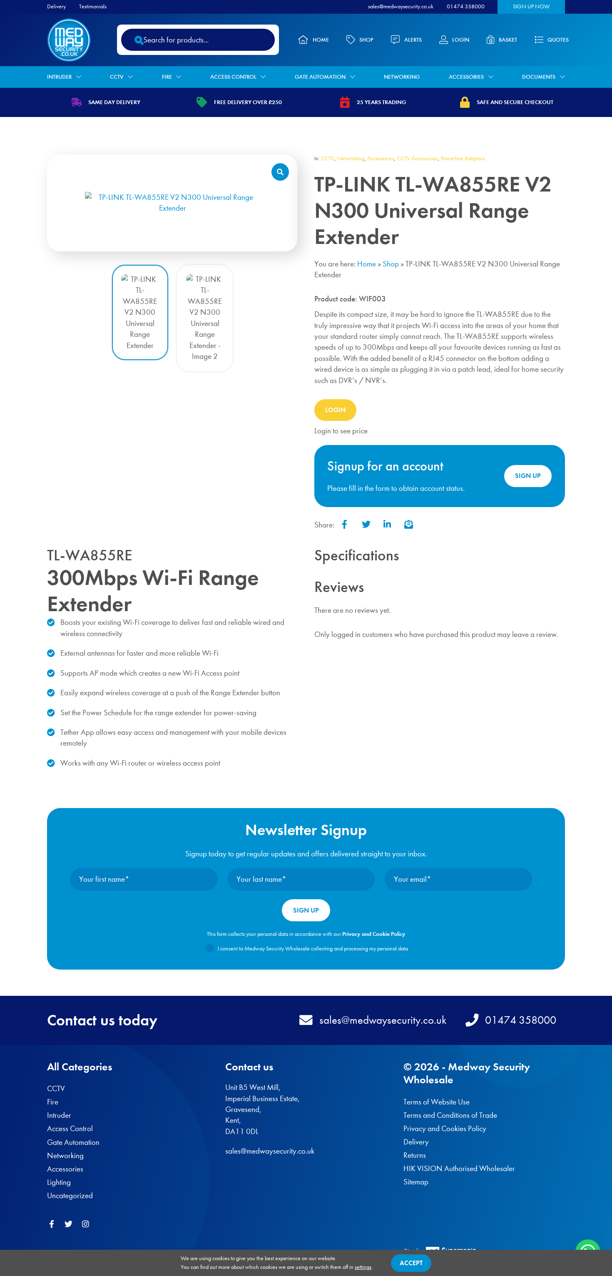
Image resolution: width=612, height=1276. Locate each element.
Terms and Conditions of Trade (450, 1115)
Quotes (558, 39)
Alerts (413, 39)
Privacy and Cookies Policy (444, 1128)
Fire (167, 76)
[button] (280, 172)
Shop (366, 39)
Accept (411, 1263)
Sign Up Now (531, 6)
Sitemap (415, 1181)
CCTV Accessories (417, 158)
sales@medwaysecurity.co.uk (400, 6)
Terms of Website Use (436, 1102)
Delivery (56, 6)
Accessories (466, 76)
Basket (508, 39)
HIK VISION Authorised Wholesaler (459, 1168)
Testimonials (93, 6)
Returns (414, 1155)
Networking (402, 76)
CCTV (116, 76)
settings (363, 1267)
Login (460, 39)
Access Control (233, 76)
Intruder (59, 76)
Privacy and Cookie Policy (374, 934)
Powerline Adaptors (463, 158)
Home (321, 39)
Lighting (59, 1182)
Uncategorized (70, 1195)
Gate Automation (320, 76)
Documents (538, 76)
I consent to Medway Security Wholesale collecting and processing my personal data (313, 948)
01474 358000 (466, 6)
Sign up (528, 476)
